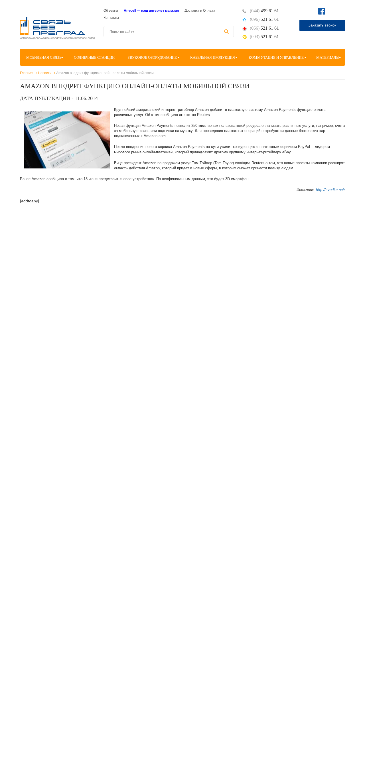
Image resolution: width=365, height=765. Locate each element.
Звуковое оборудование (152, 57)
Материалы (327, 57)
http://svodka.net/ (330, 190)
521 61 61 (264, 19)
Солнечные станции (94, 57)
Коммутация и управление (276, 57)
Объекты (111, 11)
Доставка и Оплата (199, 11)
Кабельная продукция (212, 57)
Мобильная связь (43, 57)
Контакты (111, 18)
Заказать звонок (322, 25)
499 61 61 (264, 10)
